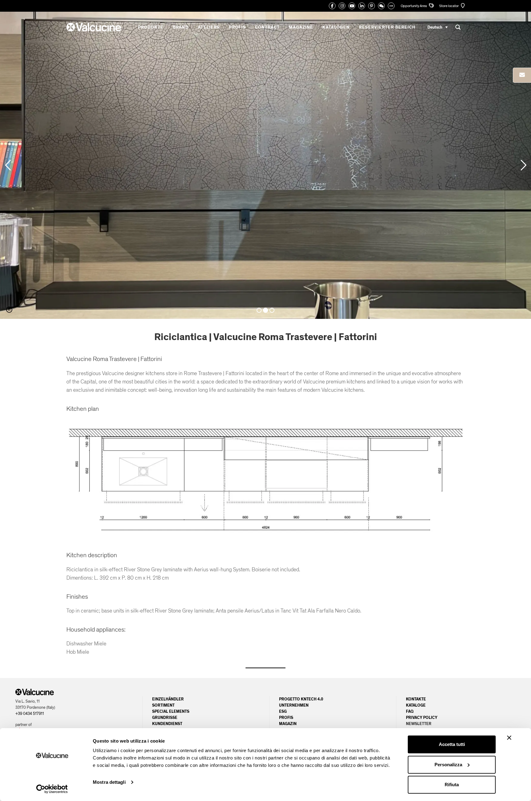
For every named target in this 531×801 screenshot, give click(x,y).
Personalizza (448, 764)
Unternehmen (294, 705)
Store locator (449, 5)
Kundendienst (167, 724)
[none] (437, 27)
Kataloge (416, 705)
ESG (283, 711)
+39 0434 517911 (29, 713)
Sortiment (163, 705)
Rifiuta (452, 784)
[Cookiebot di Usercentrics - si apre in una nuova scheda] (52, 789)
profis (286, 717)
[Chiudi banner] (509, 738)
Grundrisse (164, 717)
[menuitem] (437, 27)
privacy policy (421, 717)
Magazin (288, 724)
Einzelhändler (168, 699)
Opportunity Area (414, 5)
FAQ (410, 711)
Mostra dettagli (109, 782)
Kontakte (416, 699)
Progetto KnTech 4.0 (301, 699)
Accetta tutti (452, 744)
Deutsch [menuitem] (434, 27)
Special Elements (170, 711)
